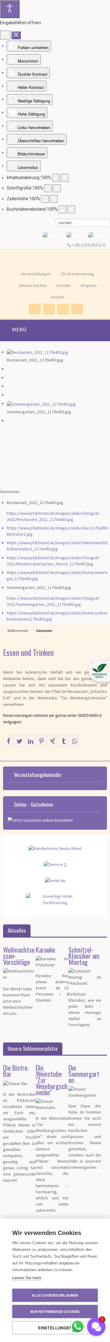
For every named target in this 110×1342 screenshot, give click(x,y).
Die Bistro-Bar (16, 1070)
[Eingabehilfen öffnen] (10, 9)
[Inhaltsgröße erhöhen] (65, 178)
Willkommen (17, 630)
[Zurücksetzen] (5, 35)
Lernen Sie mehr (26, 1277)
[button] (99, 671)
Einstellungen (55, 1328)
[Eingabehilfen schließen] (16, 35)
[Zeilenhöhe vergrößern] (54, 199)
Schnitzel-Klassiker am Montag (84, 955)
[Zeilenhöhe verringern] (45, 199)
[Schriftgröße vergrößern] (57, 188)
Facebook (34, 309)
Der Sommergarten (83, 1073)
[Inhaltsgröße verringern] (56, 178)
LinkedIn (76, 309)
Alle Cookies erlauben (55, 1295)
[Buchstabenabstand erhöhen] (71, 209)
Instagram (48, 309)
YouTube (62, 309)
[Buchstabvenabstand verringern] (62, 209)
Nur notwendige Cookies (54, 1311)
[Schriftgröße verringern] (48, 188)
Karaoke (45, 949)
